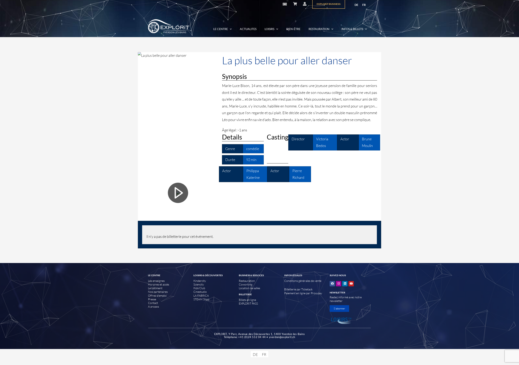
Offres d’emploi (157, 295)
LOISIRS (269, 29)
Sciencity (198, 284)
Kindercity (199, 280)
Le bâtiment (155, 288)
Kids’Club (199, 288)
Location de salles (249, 288)
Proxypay (316, 293)
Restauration (247, 280)
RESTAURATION (319, 29)
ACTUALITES (248, 29)
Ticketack (307, 289)
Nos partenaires (158, 291)
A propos (153, 306)
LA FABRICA (201, 295)
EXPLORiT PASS (248, 303)
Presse (152, 299)
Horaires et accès (158, 284)
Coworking (245, 284)
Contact (153, 303)
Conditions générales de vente (302, 280)
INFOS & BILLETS (352, 29)
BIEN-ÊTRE (293, 29)
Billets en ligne (247, 300)
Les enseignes (156, 280)
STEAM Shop (201, 299)
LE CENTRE (220, 29)
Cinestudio (200, 291)
